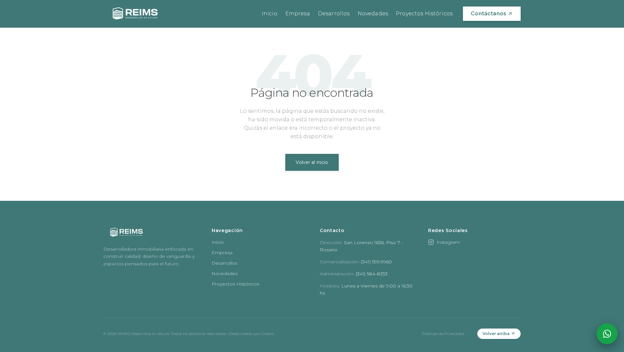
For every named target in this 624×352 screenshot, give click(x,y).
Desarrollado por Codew (251, 333)
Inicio (269, 13)
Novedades (373, 13)
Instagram (448, 242)
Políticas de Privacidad (443, 333)
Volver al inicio (312, 162)
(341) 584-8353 (372, 274)
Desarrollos (334, 13)
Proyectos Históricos (424, 13)
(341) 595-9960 (376, 262)
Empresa (297, 13)
